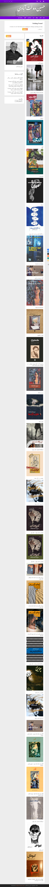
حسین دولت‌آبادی (31, 7)
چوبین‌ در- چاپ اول (39, 692)
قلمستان (41, 176)
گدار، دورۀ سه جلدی (39, 278)
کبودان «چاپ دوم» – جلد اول (37, 561)
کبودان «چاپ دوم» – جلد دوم (37, 532)
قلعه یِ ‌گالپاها (40, 335)
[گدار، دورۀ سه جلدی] (34, 270)
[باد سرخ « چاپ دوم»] (34, 491)
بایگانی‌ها (21, 99)
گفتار (25, 17)
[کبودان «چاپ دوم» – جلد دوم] (34, 518)
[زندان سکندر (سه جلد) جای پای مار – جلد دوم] (34, 592)
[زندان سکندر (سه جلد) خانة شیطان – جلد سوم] (34, 569)
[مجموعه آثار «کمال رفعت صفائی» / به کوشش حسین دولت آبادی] (34, 349)
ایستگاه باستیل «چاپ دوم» (37, 449)
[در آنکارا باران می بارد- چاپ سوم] (34, 219)
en (9, 1)
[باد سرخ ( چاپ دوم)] (34, 705)
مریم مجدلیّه (40, 392)
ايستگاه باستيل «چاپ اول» (37, 821)
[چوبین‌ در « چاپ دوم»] (34, 464)
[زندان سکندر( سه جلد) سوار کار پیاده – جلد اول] (34, 620)
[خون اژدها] (34, 407)
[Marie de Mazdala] (34, 293)
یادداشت (29, 17)
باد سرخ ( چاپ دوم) (39, 718)
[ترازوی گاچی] (34, 50)
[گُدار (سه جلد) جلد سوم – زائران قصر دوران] (34, 726)
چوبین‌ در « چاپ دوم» (38, 478)
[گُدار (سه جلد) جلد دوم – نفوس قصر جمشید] (34, 749)
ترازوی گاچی (40, 63)
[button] (48, 250)
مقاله (37, 17)
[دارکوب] (34, 105)
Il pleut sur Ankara (39, 264)
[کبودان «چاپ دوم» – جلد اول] (34, 547)
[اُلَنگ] (34, 133)
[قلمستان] (34, 162)
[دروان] (34, 190)
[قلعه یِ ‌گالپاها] (34, 321)
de (11, 1)
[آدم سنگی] (34, 835)
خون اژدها (41, 421)
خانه (44, 17)
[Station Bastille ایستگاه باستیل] (34, 78)
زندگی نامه (20, 17)
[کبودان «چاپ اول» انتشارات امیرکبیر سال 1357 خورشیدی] (34, 864)
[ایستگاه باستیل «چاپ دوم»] (34, 435)
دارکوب (41, 118)
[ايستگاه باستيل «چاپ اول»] (34, 808)
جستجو (8, 36)
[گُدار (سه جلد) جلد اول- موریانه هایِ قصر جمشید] (34, 779)
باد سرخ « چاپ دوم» (39, 504)
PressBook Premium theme (20, 885)
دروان (42, 204)
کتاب (40, 17)
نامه (33, 17)
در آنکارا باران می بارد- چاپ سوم (36, 234)
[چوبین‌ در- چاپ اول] (34, 678)
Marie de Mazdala (39, 307)
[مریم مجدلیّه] (34, 379)
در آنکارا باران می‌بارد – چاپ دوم (36, 664)
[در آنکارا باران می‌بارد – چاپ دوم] (34, 649)
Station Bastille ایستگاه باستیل (36, 92)
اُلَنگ (42, 147)
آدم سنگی (41, 850)
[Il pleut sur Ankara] (34, 249)
